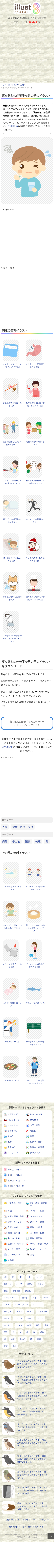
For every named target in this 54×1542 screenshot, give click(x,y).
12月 (13, 1186)
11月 (24, 1180)
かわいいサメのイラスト (35, 1004)
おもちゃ (7, 1284)
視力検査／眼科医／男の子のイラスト (35, 481)
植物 (42, 1332)
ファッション (36, 1216)
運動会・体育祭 (37, 1147)
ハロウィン (13, 1152)
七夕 (10, 1142)
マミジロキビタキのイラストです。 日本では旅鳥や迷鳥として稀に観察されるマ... (31, 1411)
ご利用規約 (13, 126)
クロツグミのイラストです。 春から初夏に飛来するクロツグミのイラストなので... (32, 1380)
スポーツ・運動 (37, 1222)
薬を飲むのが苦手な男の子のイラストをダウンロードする (27, 723)
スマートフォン (21, 1305)
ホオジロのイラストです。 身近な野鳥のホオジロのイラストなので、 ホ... (32, 1443)
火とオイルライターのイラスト (12, 965)
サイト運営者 (23, 1520)
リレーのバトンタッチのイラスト (35, 887)
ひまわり (29, 1291)
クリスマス (35, 1152)
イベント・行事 (37, 1211)
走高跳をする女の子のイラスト (12, 404)
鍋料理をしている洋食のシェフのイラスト (35, 598)
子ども (16, 841)
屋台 (6, 1332)
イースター (13, 1125)
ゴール (46, 1298)
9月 (12, 1180)
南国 (29, 1325)
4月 (17, 1169)
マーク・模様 (14, 1249)
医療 (27, 841)
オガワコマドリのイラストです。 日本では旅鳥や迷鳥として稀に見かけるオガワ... (32, 1427)
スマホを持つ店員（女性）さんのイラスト (35, 404)
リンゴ (19, 1325)
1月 (18, 1186)
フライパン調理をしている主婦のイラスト (12, 481)
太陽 (46, 1325)
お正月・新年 (14, 1114)
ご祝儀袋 (16, 1291)
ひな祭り (34, 1120)
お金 (6, 1291)
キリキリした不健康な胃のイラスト (35, 365)
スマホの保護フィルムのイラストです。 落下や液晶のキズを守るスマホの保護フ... (32, 1490)
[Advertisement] (27, 54)
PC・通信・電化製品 (38, 1204)
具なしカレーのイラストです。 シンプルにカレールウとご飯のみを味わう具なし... (32, 1506)
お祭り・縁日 (36, 1142)
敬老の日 (12, 1147)
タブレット (37, 1305)
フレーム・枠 (14, 1254)
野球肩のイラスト (12, 1042)
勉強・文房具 (36, 1227)
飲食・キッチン (15, 1222)
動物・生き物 (14, 1233)
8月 (22, 1175)
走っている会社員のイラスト (35, 520)
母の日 (33, 1131)
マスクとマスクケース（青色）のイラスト (12, 365)
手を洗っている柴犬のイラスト (12, 598)
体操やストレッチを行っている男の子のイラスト (12, 638)
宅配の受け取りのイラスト (35, 443)
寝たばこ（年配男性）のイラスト (12, 520)
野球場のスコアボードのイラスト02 (35, 1043)
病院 (4, 841)
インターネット (10, 1298)
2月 (23, 1186)
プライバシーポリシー (40, 1520)
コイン (35, 1298)
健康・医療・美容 (22, 826)
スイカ (7, 1305)
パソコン (18, 1318)
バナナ (7, 1318)
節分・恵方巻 (36, 1114)
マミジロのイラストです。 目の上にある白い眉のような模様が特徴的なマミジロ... (32, 1459)
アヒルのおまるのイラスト (12, 887)
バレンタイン (14, 1120)
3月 (12, 1169)
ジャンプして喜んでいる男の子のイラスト (12, 926)
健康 (38, 841)
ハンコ (30, 1311)
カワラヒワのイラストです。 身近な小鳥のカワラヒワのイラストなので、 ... (32, 1474)
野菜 (6, 1346)
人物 (4, 826)
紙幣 (13, 1339)
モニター (7, 1325)
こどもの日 (13, 1131)
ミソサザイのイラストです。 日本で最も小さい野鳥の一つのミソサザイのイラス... (32, 1364)
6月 (12, 1175)
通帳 (39, 1339)
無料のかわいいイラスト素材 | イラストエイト (27, 1527)
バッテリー (42, 1311)
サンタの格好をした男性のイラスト (35, 559)
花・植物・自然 (37, 1233)
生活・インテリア (16, 1244)
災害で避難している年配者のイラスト (12, 443)
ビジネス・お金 (15, 1203)
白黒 (32, 1254)
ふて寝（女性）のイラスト (12, 1004)
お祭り (40, 1284)
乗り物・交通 (14, 1238)
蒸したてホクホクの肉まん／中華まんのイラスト (35, 928)
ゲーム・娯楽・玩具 (39, 1244)
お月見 (19, 1284)
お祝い (30, 1284)
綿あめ (22, 1339)
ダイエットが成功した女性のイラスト (35, 965)
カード (25, 1298)
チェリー (7, 1311)
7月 (17, 1175)
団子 (38, 1325)
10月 (18, 1180)
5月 (22, 1169)
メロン (40, 1318)
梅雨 (32, 1136)
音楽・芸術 (13, 1227)
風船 (14, 1346)
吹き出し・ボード (38, 1249)
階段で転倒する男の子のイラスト (12, 559)
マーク (30, 1318)
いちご (39, 1277)
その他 (11, 1260)
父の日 (11, 1136)
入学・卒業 (35, 1125)
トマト (19, 1311)
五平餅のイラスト (12, 1080)
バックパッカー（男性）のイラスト (35, 1081)
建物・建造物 (36, 1238)
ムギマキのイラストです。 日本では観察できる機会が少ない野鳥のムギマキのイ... (32, 1395)
